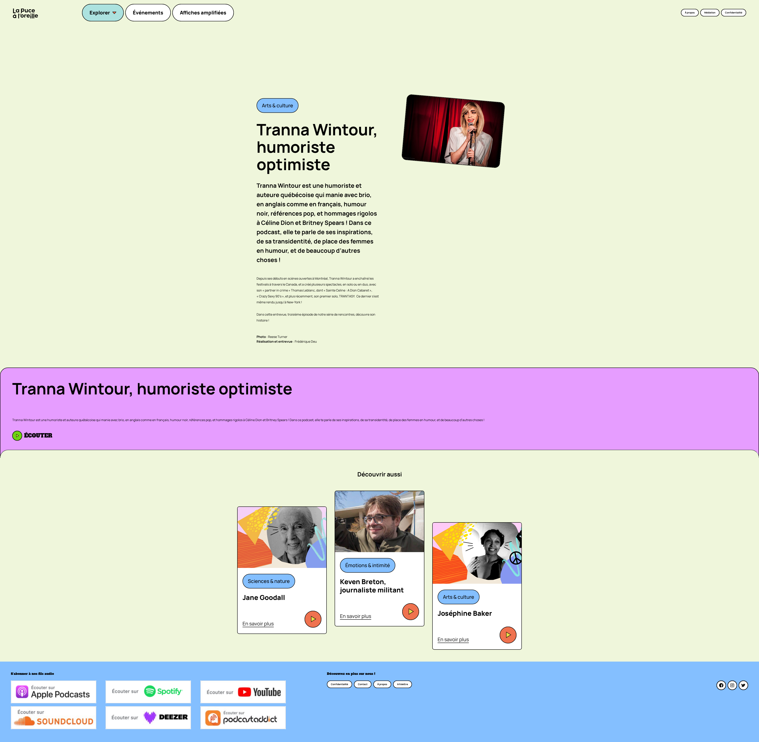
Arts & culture (277, 105)
